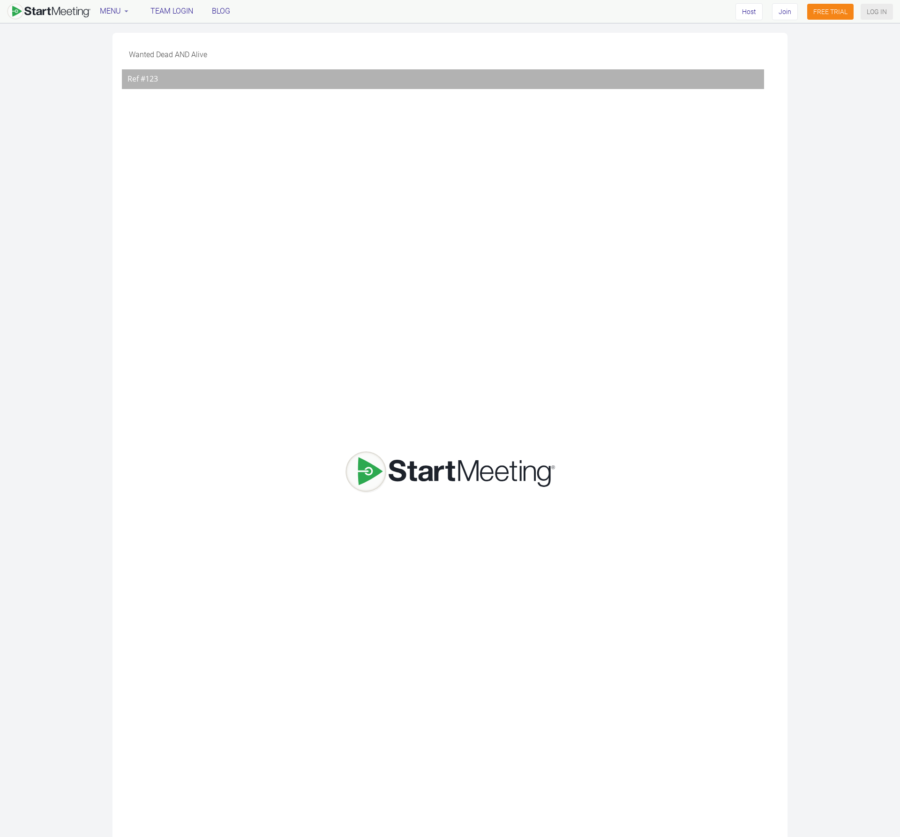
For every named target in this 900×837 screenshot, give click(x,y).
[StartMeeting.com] (48, 11)
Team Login (171, 11)
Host (749, 11)
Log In (877, 11)
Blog (221, 11)
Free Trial (830, 11)
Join (785, 11)
